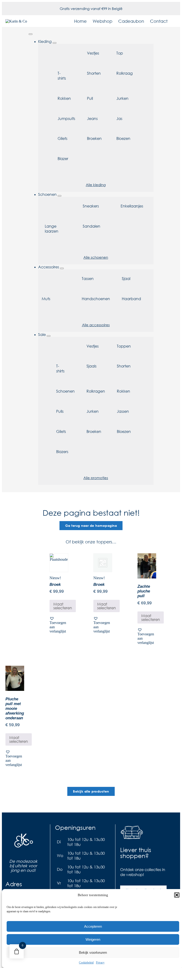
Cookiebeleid (86, 962)
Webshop (102, 21)
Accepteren (93, 926)
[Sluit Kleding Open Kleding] (54, 43)
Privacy (100, 962)
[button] (176, 895)
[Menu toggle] (30, 34)
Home (80, 21)
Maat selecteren (62, 605)
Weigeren (93, 939)
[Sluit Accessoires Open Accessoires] (62, 268)
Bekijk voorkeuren (93, 952)
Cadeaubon (131, 21)
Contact (159, 21)
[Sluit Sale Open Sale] (48, 336)
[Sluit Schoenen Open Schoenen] (59, 196)
